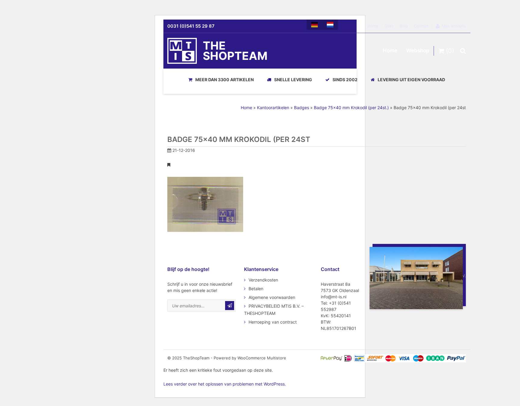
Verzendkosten (263, 279)
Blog (404, 25)
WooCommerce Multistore (261, 357)
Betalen (256, 288)
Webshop (417, 51)
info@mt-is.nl (333, 296)
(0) (449, 51)
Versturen (229, 305)
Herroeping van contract (273, 321)
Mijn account (454, 25)
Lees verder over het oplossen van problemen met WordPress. (224, 383)
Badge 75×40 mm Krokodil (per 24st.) (351, 107)
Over (389, 25)
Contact (421, 25)
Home (373, 25)
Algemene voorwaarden (272, 297)
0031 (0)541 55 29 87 (191, 26)
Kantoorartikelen (273, 107)
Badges (301, 107)
